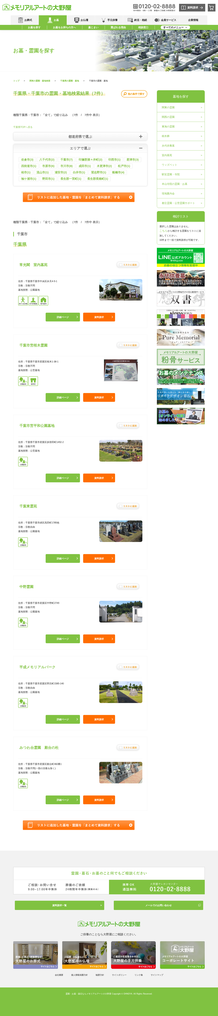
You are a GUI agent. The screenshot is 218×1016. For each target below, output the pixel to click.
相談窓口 (143, 27)
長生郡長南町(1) (97, 178)
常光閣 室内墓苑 (33, 265)
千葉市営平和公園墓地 (37, 426)
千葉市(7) (66, 159)
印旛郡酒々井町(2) (90, 159)
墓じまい (93, 27)
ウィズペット (169, 164)
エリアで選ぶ (80, 148)
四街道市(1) (28, 166)
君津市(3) (133, 159)
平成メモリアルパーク (37, 667)
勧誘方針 (100, 975)
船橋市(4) (118, 172)
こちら (163, 230)
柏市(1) (25, 172)
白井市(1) (79, 172)
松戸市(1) (124, 166)
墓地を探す (181, 96)
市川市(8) (66, 166)
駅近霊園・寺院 (171, 174)
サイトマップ (157, 975)
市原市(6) (48, 166)
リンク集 (139, 975)
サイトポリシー (119, 975)
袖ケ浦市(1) (28, 178)
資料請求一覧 (59, 905)
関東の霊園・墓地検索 (40, 81)
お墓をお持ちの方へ (64, 27)
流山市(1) (43, 172)
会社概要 (59, 975)
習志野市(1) (98, 172)
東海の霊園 (168, 126)
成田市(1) (85, 166)
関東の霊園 (168, 107)
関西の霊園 (168, 117)
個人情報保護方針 (79, 975)
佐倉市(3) (27, 159)
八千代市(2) (46, 159)
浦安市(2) (61, 172)
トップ (16, 81)
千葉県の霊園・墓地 (69, 81)
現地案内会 (168, 193)
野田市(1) (48, 178)
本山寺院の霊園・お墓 (174, 184)
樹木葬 (165, 136)
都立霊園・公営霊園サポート (178, 203)
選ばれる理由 (118, 27)
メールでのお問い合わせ (158, 905)
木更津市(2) (104, 166)
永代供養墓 (168, 145)
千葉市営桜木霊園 (33, 345)
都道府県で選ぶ (80, 136)
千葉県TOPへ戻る (23, 127)
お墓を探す (34, 27)
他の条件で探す (136, 93)
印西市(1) (114, 159)
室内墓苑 (167, 155)
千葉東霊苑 (28, 506)
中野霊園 (26, 587)
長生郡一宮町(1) (70, 178)
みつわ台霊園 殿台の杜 (39, 748)
